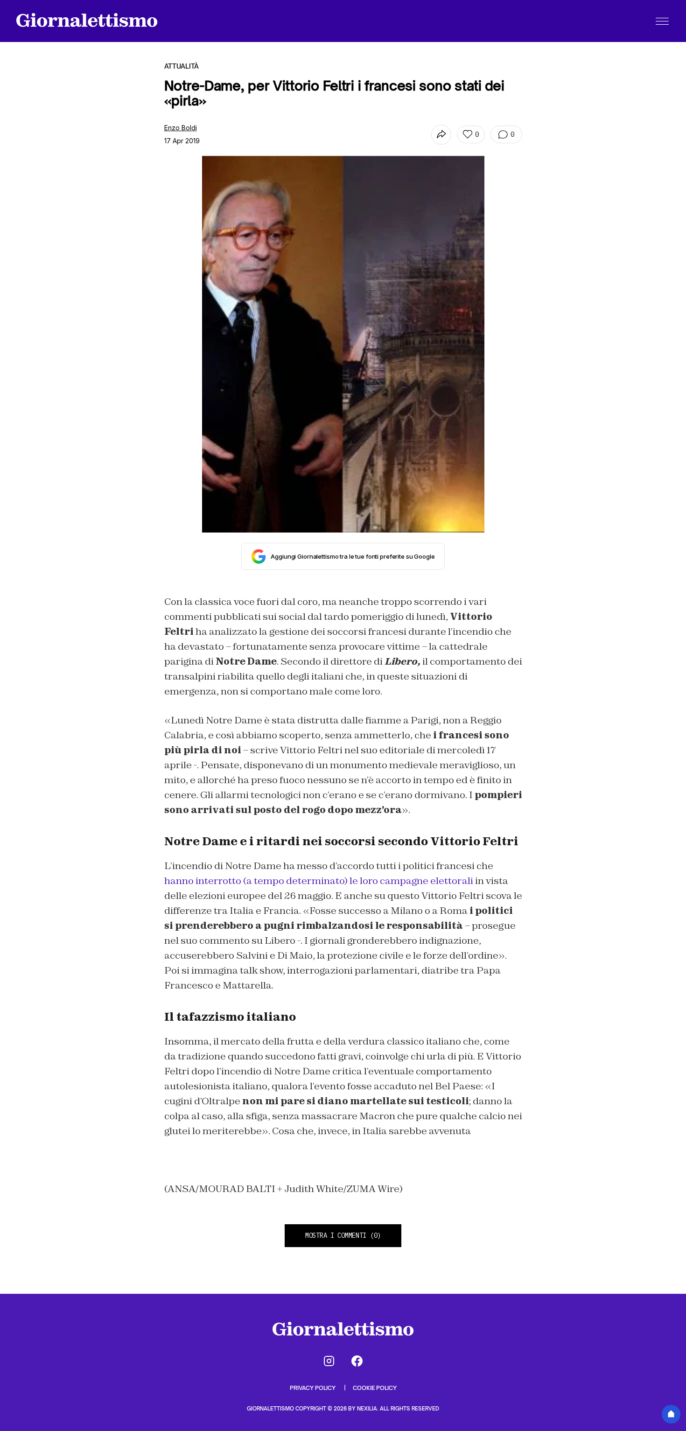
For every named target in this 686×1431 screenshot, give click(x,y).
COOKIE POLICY (375, 1387)
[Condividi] (441, 135)
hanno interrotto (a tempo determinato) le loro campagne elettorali (318, 881)
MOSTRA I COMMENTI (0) (343, 1235)
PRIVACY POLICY (313, 1387)
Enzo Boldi (180, 128)
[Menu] (662, 21)
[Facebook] (357, 1361)
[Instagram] (329, 1361)
